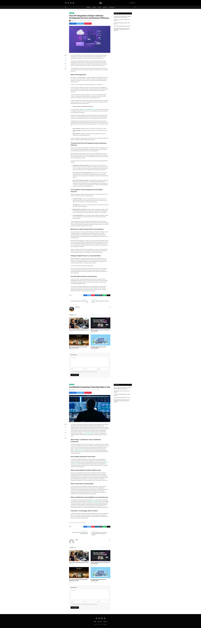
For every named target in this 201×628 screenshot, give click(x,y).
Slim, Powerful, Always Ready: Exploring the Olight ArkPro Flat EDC (78, 347)
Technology (112, 7)
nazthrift (105, 624)
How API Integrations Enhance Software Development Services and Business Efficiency (99, 533)
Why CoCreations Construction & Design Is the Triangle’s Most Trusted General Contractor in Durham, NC (121, 29)
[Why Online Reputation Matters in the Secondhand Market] (100, 340)
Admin (73, 389)
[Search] (135, 7)
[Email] (65, 69)
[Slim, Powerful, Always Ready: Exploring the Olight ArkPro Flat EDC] (79, 340)
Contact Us (99, 621)
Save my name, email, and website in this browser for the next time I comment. (85, 371)
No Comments (84, 20)
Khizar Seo (73, 20)
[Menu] (65, 7)
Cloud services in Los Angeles (93, 501)
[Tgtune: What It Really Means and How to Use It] (79, 323)
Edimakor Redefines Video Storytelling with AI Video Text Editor (100, 330)
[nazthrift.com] (100, 3)
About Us (105, 621)
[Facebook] (65, 58)
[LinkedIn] (65, 63)
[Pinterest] (65, 66)
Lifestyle (105, 7)
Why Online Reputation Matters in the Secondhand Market (98, 347)
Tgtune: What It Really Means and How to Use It (79, 329)
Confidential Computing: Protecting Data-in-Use (78, 522)
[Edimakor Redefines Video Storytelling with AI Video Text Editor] (100, 323)
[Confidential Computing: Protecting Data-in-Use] (89, 408)
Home (95, 621)
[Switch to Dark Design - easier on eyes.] (134, 7)
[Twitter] (65, 61)
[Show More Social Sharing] (93, 24)
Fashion (94, 7)
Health (99, 7)
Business (88, 7)
